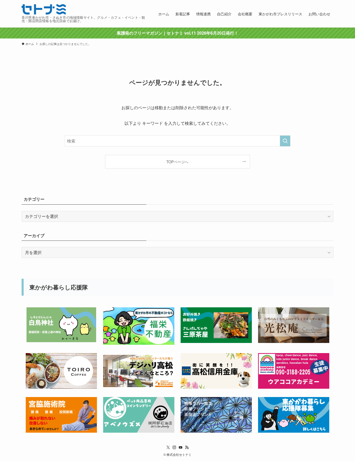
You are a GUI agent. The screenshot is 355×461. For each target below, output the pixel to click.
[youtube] (180, 447)
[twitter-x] (168, 447)
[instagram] (174, 447)
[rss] (187, 447)
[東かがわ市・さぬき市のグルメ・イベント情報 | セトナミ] (44, 9)
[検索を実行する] (285, 140)
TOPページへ (177, 161)
